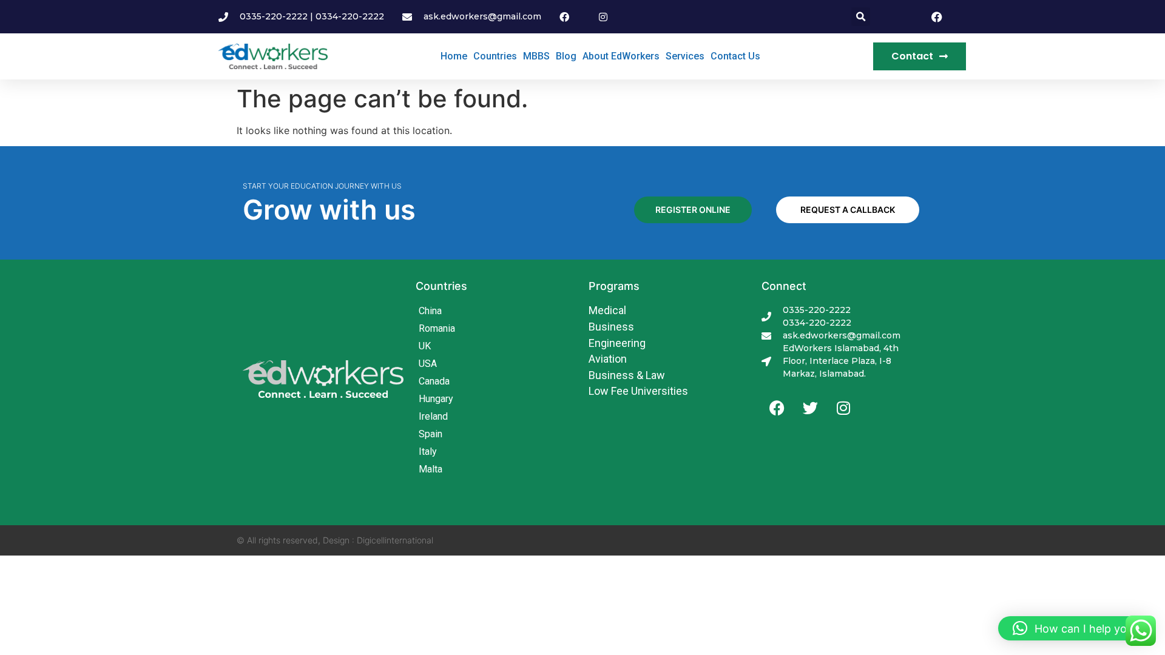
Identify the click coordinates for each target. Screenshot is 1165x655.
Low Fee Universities (638, 391)
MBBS (536, 56)
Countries (495, 56)
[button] (860, 16)
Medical (607, 310)
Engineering (617, 343)
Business (611, 326)
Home (454, 56)
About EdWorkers (621, 56)
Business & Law (627, 375)
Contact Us (735, 56)
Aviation (608, 358)
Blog (566, 56)
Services (685, 56)
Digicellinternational (395, 540)
